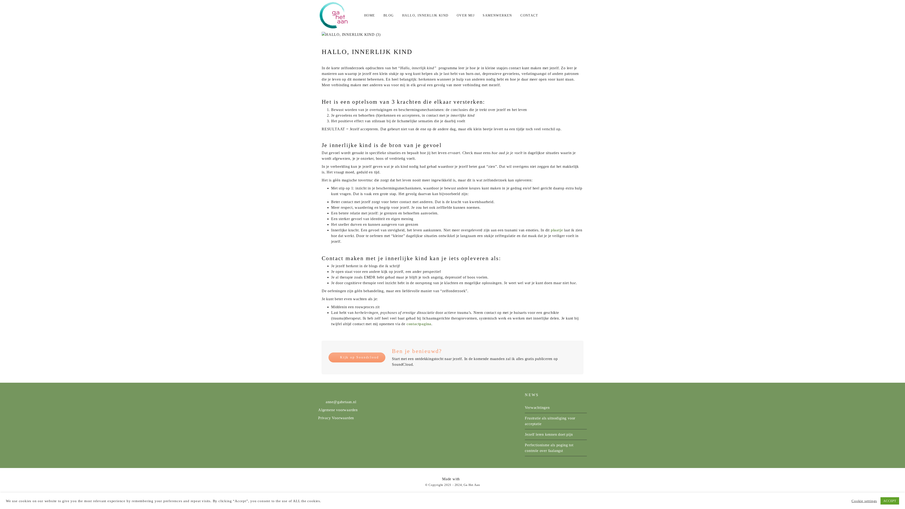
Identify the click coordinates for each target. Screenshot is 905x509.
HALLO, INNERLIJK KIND (425, 15)
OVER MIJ (465, 15)
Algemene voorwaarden (338, 410)
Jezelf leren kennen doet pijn (549, 434)
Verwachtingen (537, 408)
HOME (369, 15)
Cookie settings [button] (864, 501)
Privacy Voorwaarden (336, 418)
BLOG (388, 15)
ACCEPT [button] (889, 501)
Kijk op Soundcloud (359, 357)
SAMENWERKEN (497, 15)
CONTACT (529, 15)
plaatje (557, 230)
